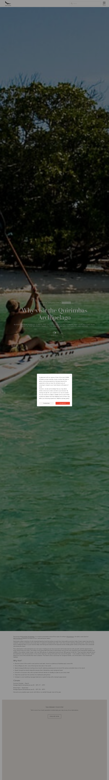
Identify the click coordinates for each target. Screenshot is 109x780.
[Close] (70, 375)
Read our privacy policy (63, 398)
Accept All (63, 403)
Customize (46, 403)
